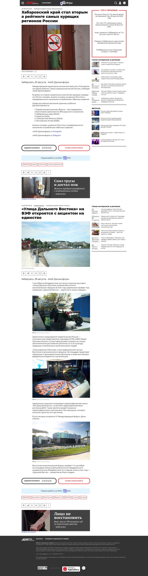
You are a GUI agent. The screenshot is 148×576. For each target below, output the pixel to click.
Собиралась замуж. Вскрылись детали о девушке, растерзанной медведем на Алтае (112, 100)
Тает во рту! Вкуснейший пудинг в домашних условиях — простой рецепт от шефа (112, 232)
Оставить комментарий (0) (74, 148)
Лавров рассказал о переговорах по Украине (112, 133)
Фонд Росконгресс (28, 268)
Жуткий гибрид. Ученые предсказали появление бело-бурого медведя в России (113, 92)
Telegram (57, 135)
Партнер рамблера (55, 568)
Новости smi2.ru (29, 199)
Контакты (39, 539)
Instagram (57, 131)
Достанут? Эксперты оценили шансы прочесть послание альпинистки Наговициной (113, 85)
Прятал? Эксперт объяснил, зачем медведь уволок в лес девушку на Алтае (112, 246)
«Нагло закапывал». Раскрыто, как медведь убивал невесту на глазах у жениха (113, 239)
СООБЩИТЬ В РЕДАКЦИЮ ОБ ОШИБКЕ (57, 539)
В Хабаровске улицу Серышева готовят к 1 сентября (109, 51)
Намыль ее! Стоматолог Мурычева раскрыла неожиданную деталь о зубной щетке (112, 218)
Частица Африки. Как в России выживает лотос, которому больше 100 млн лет (113, 210)
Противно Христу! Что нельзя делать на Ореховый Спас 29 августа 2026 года (109, 16)
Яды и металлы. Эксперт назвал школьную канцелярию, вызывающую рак (111, 225)
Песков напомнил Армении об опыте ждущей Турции (113, 126)
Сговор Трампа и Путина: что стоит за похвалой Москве (112, 140)
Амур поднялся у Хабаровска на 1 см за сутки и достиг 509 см (109, 33)
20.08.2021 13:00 (27, 9)
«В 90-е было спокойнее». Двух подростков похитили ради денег (112, 77)
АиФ (35, 71)
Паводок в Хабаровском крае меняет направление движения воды (109, 42)
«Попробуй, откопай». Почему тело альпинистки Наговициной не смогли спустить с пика (113, 71)
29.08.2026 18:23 (27, 205)
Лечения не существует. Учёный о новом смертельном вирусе (112, 63)
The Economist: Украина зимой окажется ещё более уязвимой (110, 119)
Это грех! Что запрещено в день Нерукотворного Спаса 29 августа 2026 (109, 25)
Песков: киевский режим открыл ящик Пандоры (111, 111)
